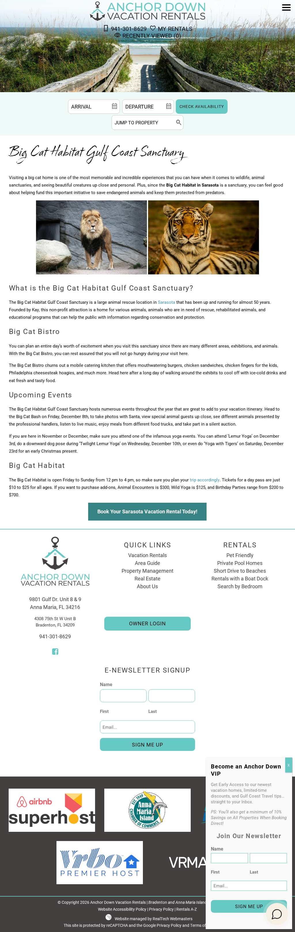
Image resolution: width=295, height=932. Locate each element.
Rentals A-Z (186, 909)
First (104, 711)
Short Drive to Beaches (240, 570)
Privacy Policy (161, 909)
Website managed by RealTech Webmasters (153, 918)
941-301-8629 (55, 636)
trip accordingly (205, 480)
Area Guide (147, 562)
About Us (147, 586)
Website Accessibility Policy (122, 909)
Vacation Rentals (147, 555)
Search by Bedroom (240, 586)
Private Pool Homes (239, 562)
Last (152, 711)
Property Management (147, 570)
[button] (286, 24)
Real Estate (147, 578)
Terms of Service (205, 925)
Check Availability (201, 106)
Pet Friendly (240, 555)
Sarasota (166, 302)
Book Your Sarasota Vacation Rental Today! (147, 511)
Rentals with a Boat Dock (239, 578)
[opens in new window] (55, 652)
